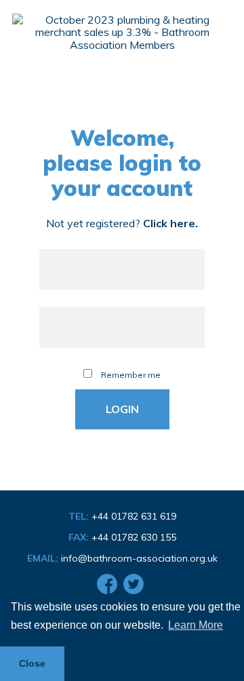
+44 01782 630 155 (134, 537)
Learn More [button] (195, 625)
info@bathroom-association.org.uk (139, 558)
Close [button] (32, 663)
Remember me (130, 375)
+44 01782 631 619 (134, 516)
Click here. (170, 223)
